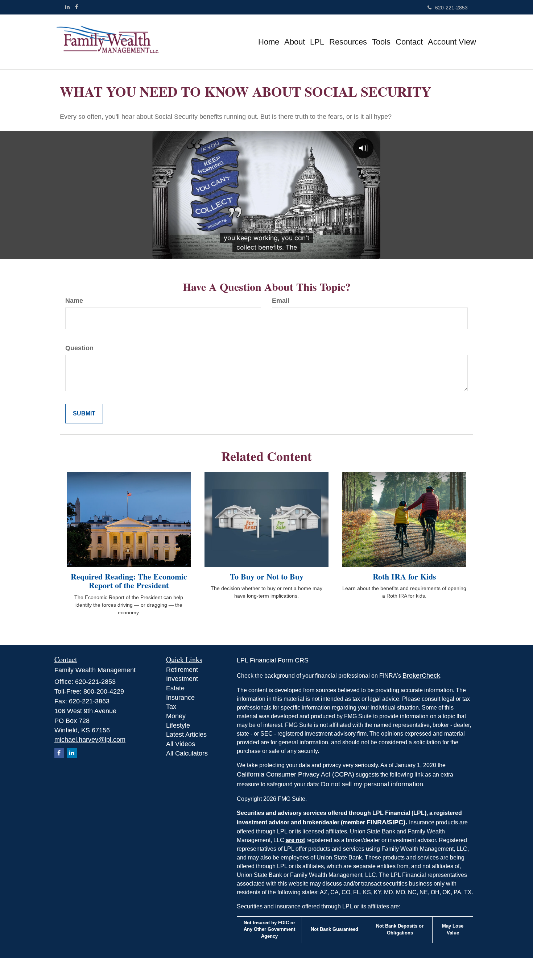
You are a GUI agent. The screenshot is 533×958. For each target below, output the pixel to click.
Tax (171, 706)
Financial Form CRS (279, 660)
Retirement (182, 669)
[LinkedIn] (67, 7)
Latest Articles (186, 734)
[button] (294, 42)
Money (176, 716)
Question (79, 348)
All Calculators (187, 753)
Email (280, 300)
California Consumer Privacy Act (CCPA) (295, 774)
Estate (175, 688)
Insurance (180, 697)
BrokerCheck (421, 675)
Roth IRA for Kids (404, 576)
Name (74, 300)
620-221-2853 (451, 8)
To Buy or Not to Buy (266, 576)
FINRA (377, 822)
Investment (182, 678)
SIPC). (398, 822)
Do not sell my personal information (372, 784)
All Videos (180, 744)
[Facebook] (76, 7)
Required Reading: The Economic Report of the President (129, 580)
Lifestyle (178, 725)
